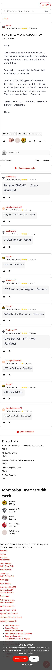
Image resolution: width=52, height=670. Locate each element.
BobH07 (9, 257)
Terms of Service (11, 628)
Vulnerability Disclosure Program (17, 639)
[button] (2, 5)
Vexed (11, 516)
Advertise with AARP (8, 587)
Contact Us (4, 574)
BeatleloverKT (11, 177)
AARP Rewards (6, 564)
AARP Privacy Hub (12, 625)
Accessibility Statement (14, 631)
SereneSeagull (14, 524)
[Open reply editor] (26, 153)
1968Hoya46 (14, 531)
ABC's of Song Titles (9, 453)
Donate (3, 554)
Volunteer (3, 557)
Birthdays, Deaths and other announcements (19, 460)
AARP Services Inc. (7, 600)
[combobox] (26, 11)
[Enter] (4, 11)
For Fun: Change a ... (9, 475)
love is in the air (9, 134)
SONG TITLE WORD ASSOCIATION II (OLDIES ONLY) (23, 446)
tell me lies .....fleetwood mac (30, 134)
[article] (26, 188)
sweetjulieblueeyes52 (14, 207)
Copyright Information (13, 636)
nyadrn (8, 26)
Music (6, 19)
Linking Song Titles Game (11, 468)
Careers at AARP (6, 590)
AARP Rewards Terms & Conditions (18, 633)
